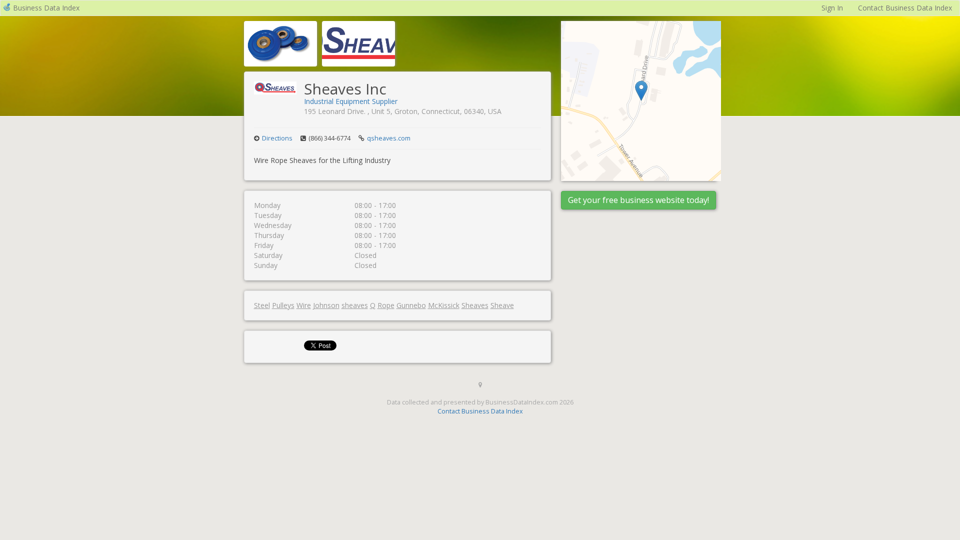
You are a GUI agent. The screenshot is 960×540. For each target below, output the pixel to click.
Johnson (326, 305)
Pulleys (283, 305)
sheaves (355, 305)
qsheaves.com (388, 138)
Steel (262, 305)
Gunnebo (411, 305)
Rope (386, 305)
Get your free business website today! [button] (638, 200)
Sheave (502, 305)
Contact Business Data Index (905, 7)
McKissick (444, 305)
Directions (277, 138)
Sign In (832, 7)
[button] (641, 90)
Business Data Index (46, 7)
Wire (303, 305)
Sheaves (475, 305)
